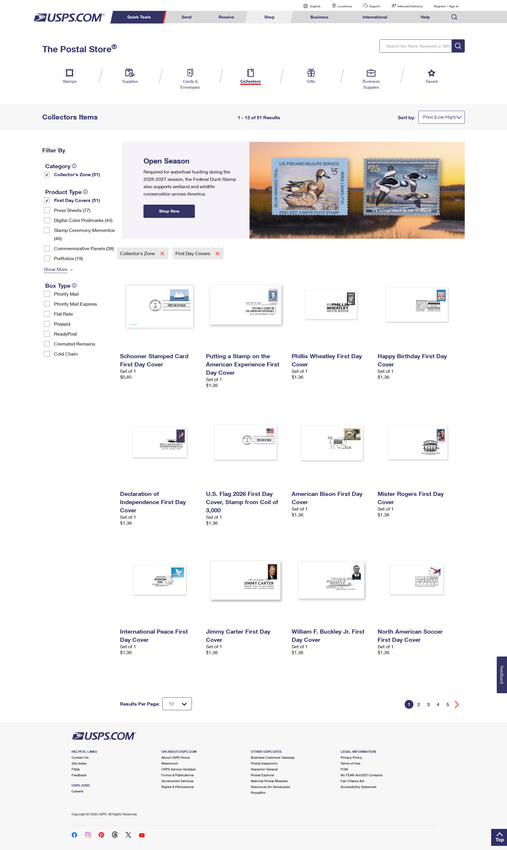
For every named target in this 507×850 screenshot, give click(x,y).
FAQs (76, 769)
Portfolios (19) (68, 258)
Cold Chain (66, 353)
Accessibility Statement (358, 787)
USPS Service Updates (178, 769)
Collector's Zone (138, 253)
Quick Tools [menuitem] (139, 16)
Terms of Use (350, 763)
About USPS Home (175, 757)
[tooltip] (74, 166)
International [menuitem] (375, 16)
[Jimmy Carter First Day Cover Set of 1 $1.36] (246, 580)
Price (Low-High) (439, 116)
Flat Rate (63, 314)
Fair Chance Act (352, 781)
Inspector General (264, 769)
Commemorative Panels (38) (84, 248)
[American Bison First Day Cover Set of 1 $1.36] (332, 442)
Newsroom (169, 763)
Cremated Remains (74, 343)
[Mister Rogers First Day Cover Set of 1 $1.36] (418, 442)
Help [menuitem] (425, 16)
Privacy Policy (351, 757)
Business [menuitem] (319, 16)
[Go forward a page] (457, 704)
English (309, 6)
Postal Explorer (262, 775)
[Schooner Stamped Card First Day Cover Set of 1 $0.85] (160, 304)
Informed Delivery (410, 6)
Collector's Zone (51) (77, 174)
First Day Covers (193, 253)
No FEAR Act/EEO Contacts (362, 775)
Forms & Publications (177, 775)
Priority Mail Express (75, 304)
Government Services (177, 781)
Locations (345, 6)
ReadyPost (65, 333)
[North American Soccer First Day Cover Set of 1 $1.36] (418, 580)
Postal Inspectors (264, 763)
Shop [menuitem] (269, 16)
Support (374, 6)
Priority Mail (66, 294)
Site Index (79, 763)
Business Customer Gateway (273, 757)
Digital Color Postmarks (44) (83, 220)
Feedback (79, 775)
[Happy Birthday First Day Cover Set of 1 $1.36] (418, 304)
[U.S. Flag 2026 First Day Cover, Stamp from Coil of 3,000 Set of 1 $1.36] (246, 442)
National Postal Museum (269, 781)
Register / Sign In (446, 6)
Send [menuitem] (187, 16)
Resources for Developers (270, 787)
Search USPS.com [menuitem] (454, 17)
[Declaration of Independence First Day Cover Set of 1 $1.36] (160, 442)
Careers (77, 791)
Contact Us (80, 757)
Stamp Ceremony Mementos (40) (84, 234)
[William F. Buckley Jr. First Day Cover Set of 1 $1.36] (332, 580)
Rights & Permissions (177, 787)
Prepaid (62, 323)
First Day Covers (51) (77, 200)
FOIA (344, 769)
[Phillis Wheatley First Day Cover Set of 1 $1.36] (332, 304)
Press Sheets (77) (72, 210)
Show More (55, 269)
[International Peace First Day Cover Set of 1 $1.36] (160, 580)
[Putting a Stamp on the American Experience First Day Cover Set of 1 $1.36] (246, 304)
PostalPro (258, 793)
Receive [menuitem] (226, 16)
